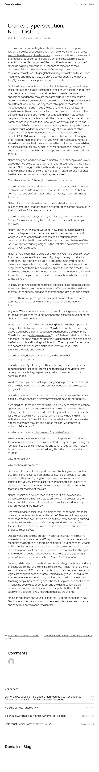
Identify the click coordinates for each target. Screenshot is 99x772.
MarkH (19, 38)
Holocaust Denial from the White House (28, 724)
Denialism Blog (13, 4)
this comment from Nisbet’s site (51, 432)
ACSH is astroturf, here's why (21, 707)
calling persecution (40, 335)
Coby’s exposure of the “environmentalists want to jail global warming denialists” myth (43, 71)
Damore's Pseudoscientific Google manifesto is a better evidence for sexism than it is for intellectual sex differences (43, 698)
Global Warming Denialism (40, 38)
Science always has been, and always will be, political (35, 715)
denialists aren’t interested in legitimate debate (47, 53)
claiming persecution (31, 66)
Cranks (27, 38)
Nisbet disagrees (17, 160)
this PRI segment (63, 163)
